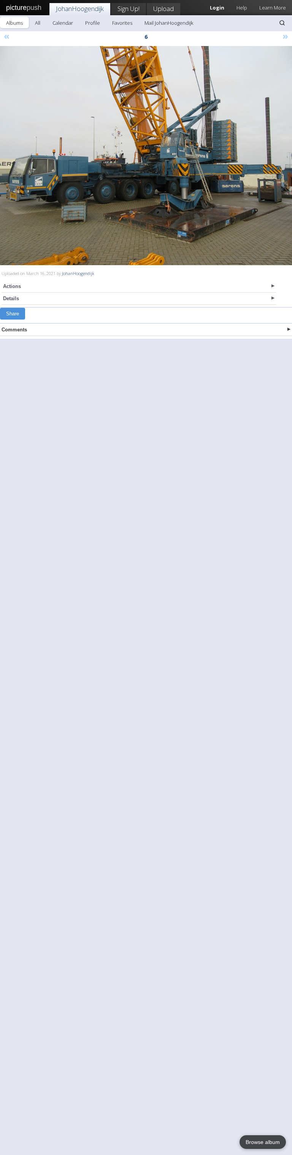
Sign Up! (128, 8)
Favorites (122, 22)
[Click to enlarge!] (146, 155)
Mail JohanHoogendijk (168, 22)
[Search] (282, 23)
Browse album (263, 1142)
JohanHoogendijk (80, 8)
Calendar (62, 22)
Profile (92, 22)
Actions (12, 286)
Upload (163, 8)
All (37, 22)
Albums (14, 22)
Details (11, 298)
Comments (14, 329)
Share (12, 314)
